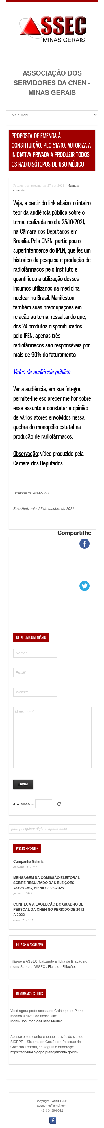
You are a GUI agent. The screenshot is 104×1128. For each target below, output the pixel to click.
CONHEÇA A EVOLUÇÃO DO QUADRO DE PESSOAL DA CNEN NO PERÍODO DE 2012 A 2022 (48, 909)
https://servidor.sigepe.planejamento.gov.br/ (44, 1051)
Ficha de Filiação (61, 966)
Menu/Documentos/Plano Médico (36, 1020)
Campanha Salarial (28, 861)
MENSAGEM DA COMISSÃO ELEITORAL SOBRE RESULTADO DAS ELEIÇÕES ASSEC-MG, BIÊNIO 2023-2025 (46, 882)
